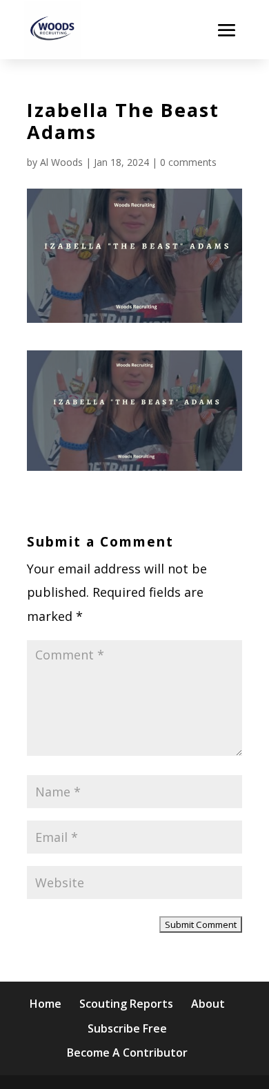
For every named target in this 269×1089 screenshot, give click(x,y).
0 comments (188, 162)
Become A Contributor (127, 1052)
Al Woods (61, 162)
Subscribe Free (127, 1028)
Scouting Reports (126, 1003)
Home (45, 1003)
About (208, 1003)
